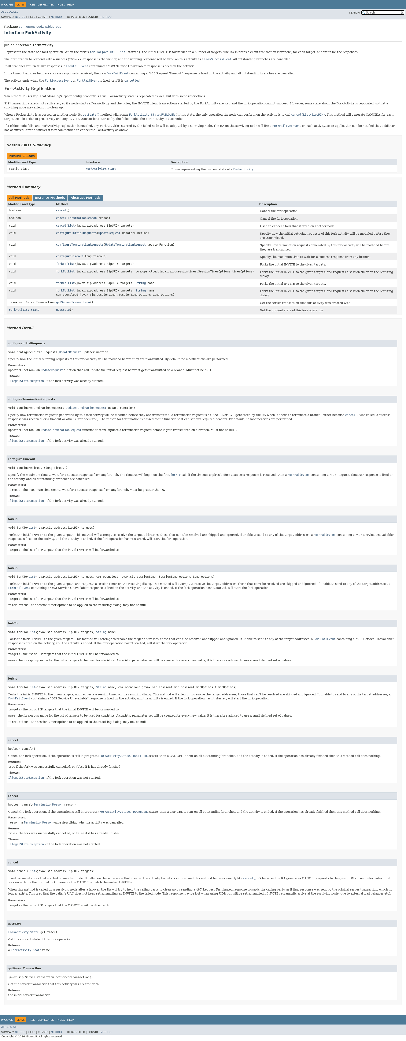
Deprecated (45, 4)
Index (61, 4)
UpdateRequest (109, 233)
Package (7, 4)
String (141, 283)
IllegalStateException (26, 381)
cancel (61, 210)
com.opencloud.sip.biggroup (40, 26)
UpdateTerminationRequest (125, 244)
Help (70, 4)
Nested (20, 16)
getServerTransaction (73, 302)
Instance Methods (50, 197)
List (71, 225)
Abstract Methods (85, 197)
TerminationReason (82, 218)
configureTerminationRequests (79, 244)
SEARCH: (354, 12)
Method (56, 16)
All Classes (9, 11)
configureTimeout (69, 256)
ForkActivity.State (101, 168)
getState (63, 309)
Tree (31, 4)
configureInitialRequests (76, 233)
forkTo (61, 263)
